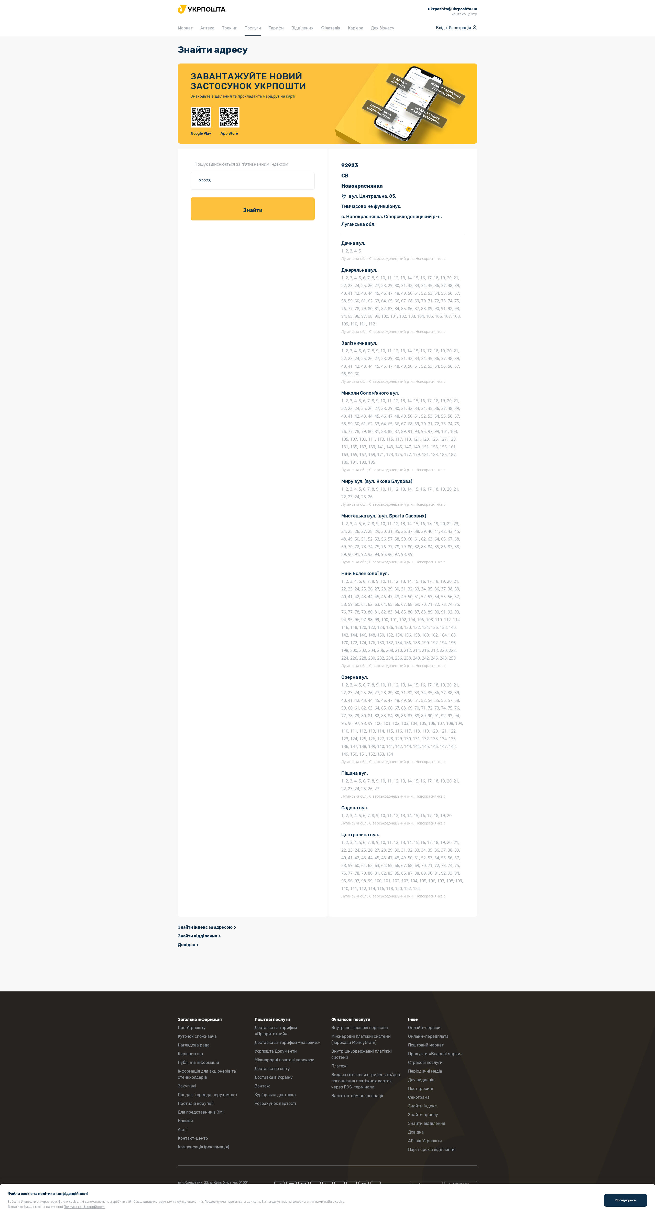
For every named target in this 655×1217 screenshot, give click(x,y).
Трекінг (229, 28)
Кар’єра (355, 28)
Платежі (339, 1066)
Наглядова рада (194, 1045)
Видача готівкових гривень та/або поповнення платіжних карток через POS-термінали (365, 1080)
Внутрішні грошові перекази (359, 1027)
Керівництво (190, 1053)
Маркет (185, 28)
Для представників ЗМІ (201, 1112)
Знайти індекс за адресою (205, 927)
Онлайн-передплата (428, 1036)
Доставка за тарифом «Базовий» (287, 1042)
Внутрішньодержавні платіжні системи (361, 1054)
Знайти (253, 210)
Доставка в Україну (274, 1077)
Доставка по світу (272, 1068)
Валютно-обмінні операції (357, 1095)
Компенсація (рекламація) (203, 1147)
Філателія (330, 28)
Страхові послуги (425, 1062)
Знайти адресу (423, 1114)
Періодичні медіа (425, 1071)
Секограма (419, 1097)
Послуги (253, 28)
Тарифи (276, 28)
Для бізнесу (382, 28)
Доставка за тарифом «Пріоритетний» (276, 1030)
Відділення (302, 28)
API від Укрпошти (425, 1140)
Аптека (207, 28)
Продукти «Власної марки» (435, 1053)
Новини (185, 1120)
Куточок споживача (197, 1036)
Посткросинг (421, 1088)
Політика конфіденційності (84, 1206)
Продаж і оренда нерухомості (207, 1094)
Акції (183, 1129)
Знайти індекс (422, 1106)
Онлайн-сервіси (424, 1027)
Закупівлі (187, 1086)
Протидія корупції (195, 1103)
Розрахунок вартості (275, 1103)
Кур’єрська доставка (275, 1094)
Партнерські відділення (431, 1149)
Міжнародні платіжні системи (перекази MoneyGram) (361, 1039)
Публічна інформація (198, 1062)
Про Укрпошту (192, 1027)
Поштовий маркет (426, 1045)
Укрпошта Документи (276, 1051)
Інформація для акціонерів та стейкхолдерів (207, 1074)
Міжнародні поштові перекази (284, 1059)
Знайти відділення (197, 936)
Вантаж (262, 1086)
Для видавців (421, 1079)
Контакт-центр (193, 1138)
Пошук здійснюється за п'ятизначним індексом (241, 164)
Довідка (186, 944)
